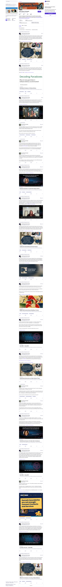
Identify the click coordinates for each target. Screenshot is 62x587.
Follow (39, 11)
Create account (50, 13)
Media (23, 25)
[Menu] (42, 11)
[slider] (31, 116)
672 (19, 14)
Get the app (11, 584)
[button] (31, 112)
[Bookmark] (36, 61)
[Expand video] (40, 118)
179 (23, 14)
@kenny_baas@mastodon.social (23, 12)
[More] (42, 61)
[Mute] (22, 118)
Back (21, 1)
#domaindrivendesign (22, 29)
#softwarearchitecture (28, 29)
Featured (25, 25)
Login (50, 15)
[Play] (20, 118)
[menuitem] (31, 112)
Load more (31, 585)
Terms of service (12, 582)
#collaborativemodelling (34, 29)
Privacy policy (7, 582)
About (9, 584)
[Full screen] (42, 118)
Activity (20, 25)
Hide (41, 43)
